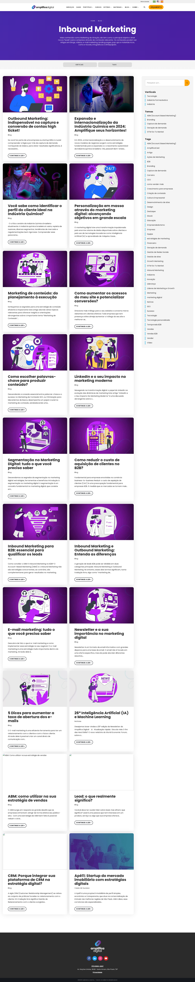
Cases (78, 7)
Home (93, 21)
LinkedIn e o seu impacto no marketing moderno (100, 378)
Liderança (151, 284)
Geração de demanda (157, 127)
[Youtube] (106, 958)
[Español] (162, 2)
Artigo (149, 152)
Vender (150, 338)
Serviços (70, 7)
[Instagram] (100, 958)
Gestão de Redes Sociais (158, 252)
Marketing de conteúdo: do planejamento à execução (33, 295)
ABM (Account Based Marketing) (161, 115)
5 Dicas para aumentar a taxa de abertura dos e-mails (31, 716)
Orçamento (156, 7)
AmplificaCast (153, 148)
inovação (151, 279)
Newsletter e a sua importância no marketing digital (99, 633)
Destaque (151, 211)
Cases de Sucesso (82, 888)
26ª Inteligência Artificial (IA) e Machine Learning (101, 714)
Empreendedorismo (156, 225)
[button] (92, 7)
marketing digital (154, 297)
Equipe (150, 234)
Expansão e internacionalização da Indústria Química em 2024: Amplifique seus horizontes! (100, 124)
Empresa (151, 229)
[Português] (154, 2)
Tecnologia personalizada (158, 320)
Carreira (150, 175)
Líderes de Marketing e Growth (160, 288)
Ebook (150, 216)
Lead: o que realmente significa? (95, 798)
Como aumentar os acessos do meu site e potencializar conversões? (100, 297)
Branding (151, 119)
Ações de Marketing (156, 157)
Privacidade (144, 1)
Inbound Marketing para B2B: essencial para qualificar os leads (31, 550)
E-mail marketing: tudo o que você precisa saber (31, 631)
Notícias (77, 721)
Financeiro (151, 243)
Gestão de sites (154, 256)
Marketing (151, 293)
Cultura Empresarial (156, 198)
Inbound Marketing (155, 270)
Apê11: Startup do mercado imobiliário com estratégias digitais (100, 879)
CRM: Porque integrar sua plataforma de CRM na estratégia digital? (31, 879)
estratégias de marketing (158, 238)
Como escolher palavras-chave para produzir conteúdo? (32, 380)
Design (150, 207)
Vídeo (149, 342)
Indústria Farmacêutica (157, 100)
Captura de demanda (156, 123)
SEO (149, 306)
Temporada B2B (154, 324)
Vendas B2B (152, 333)
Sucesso (150, 311)
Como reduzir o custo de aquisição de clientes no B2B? (97, 463)
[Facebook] (89, 958)
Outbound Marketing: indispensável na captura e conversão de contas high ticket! (33, 124)
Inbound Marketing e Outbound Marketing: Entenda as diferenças (95, 550)
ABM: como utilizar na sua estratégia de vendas (32, 798)
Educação (151, 220)
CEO (149, 179)
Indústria (151, 104)
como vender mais (155, 184)
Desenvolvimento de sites (158, 202)
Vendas (150, 329)
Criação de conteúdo (156, 193)
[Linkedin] (94, 958)
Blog (100, 21)
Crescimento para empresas (160, 188)
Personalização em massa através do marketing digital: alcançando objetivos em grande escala (100, 211)
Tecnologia (152, 96)
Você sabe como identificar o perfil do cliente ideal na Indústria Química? (35, 209)
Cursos (98, 7)
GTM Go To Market (155, 132)
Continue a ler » (16, 155)
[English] (158, 2)
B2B (148, 161)
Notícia (150, 302)
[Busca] (144, 7)
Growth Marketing (155, 261)
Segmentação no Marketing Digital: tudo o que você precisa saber (34, 463)
